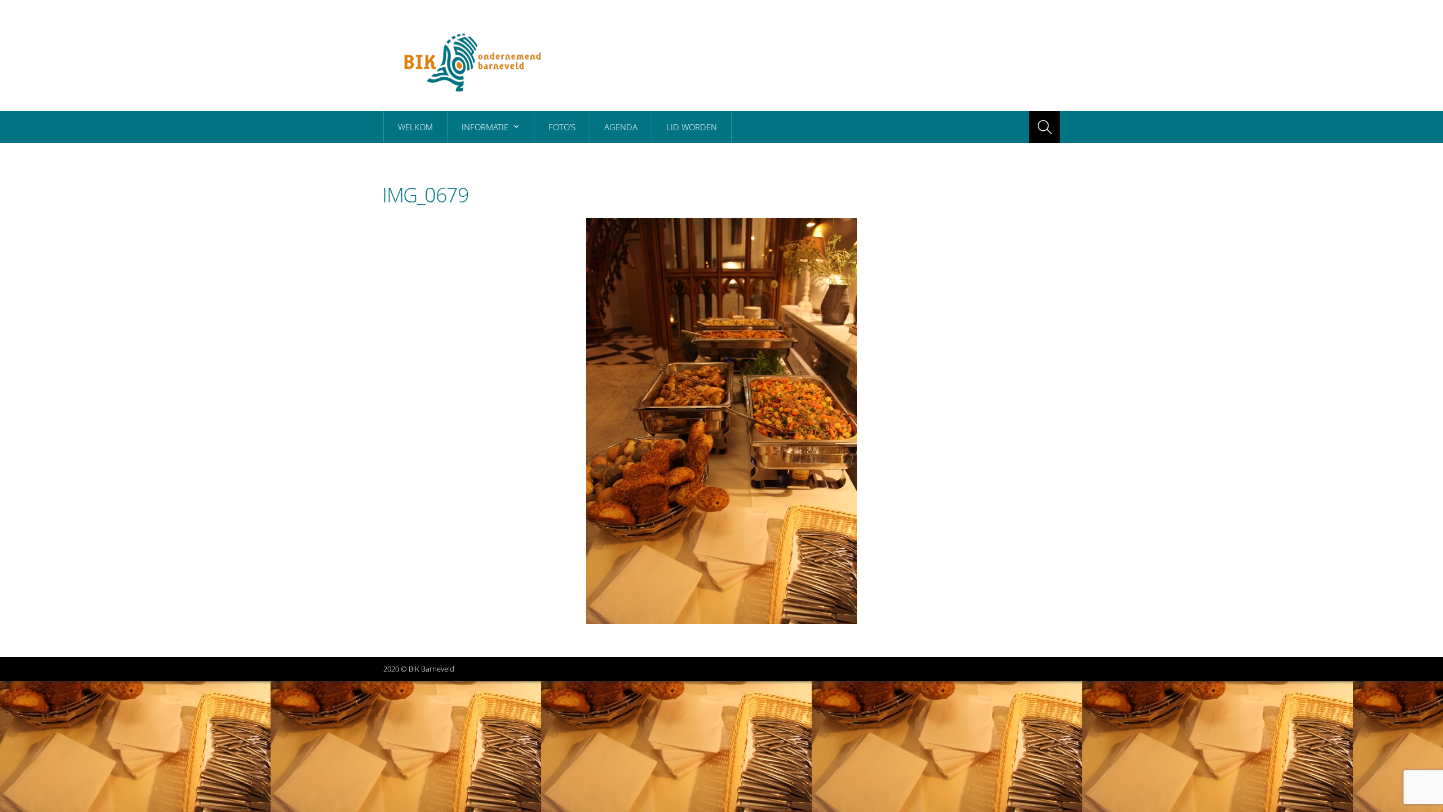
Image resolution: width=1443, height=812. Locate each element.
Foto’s (562, 127)
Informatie (485, 127)
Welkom (415, 127)
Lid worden (691, 127)
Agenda (621, 127)
